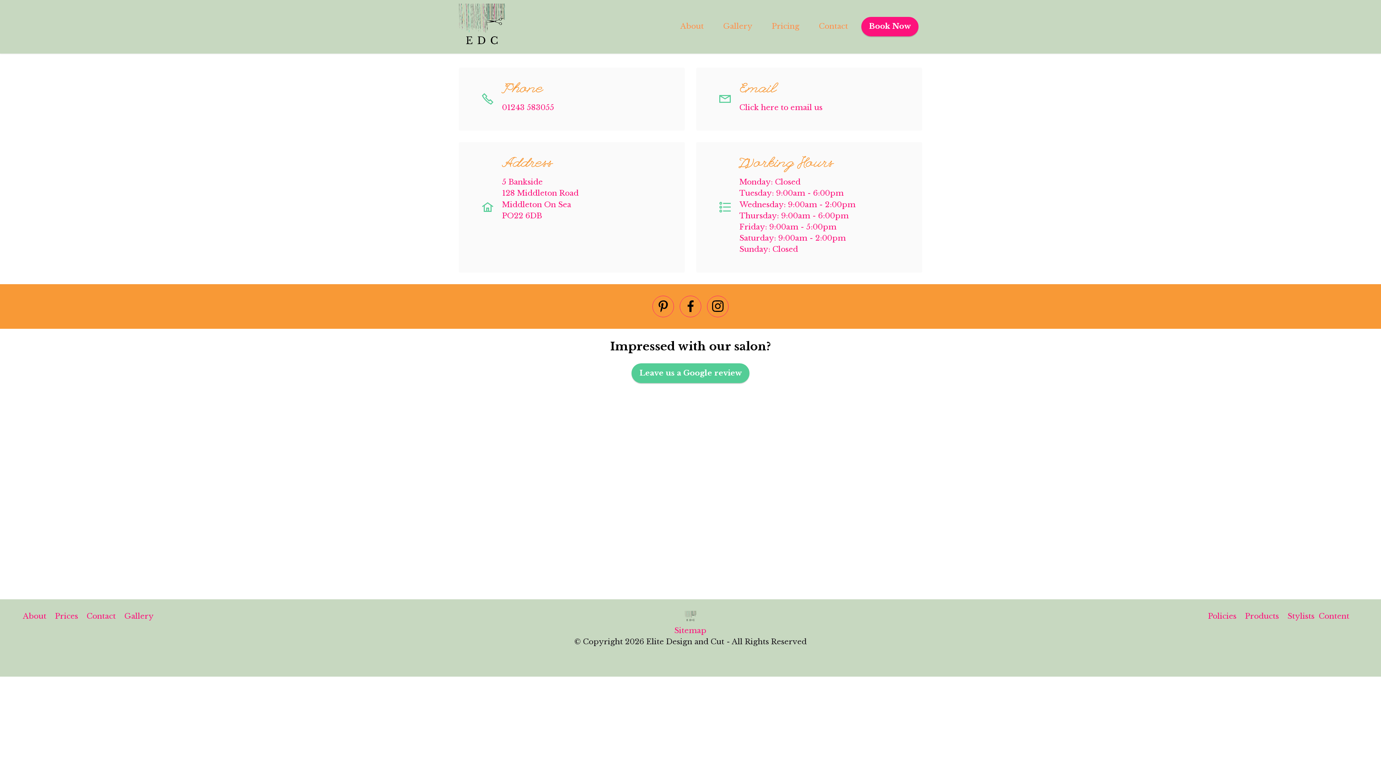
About (692, 26)
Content (1334, 616)
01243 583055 (528, 107)
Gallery (737, 26)
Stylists (1303, 616)
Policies (1222, 616)
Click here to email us (780, 107)
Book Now (890, 26)
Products (1262, 616)
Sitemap (690, 630)
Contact (833, 26)
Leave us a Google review (690, 373)
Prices (66, 616)
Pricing (785, 26)
